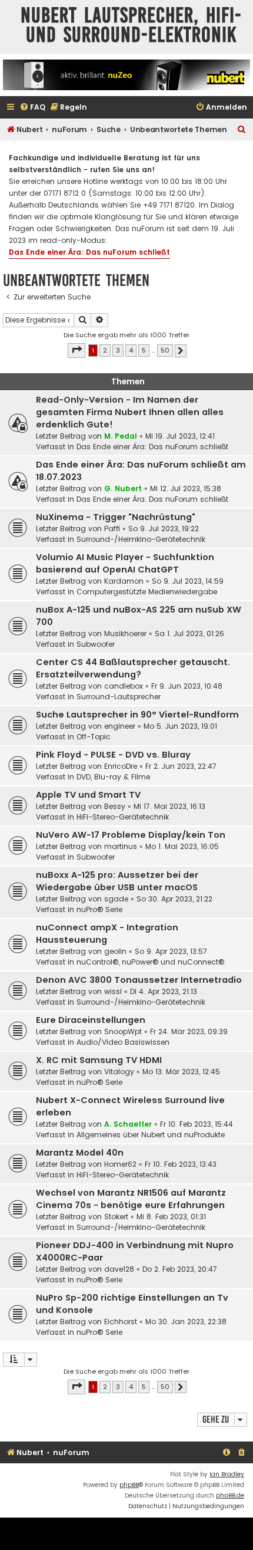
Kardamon (124, 581)
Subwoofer (95, 644)
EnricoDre (120, 766)
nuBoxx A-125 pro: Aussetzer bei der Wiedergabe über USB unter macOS (117, 881)
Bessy (114, 806)
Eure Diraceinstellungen (90, 1020)
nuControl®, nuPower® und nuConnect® (150, 962)
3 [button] (118, 350)
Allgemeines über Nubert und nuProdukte (150, 1135)
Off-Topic (93, 737)
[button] (76, 350)
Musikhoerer (125, 633)
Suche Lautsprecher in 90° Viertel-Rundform (137, 714)
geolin (115, 951)
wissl (113, 991)
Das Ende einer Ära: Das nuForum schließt (89, 252)
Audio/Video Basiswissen (122, 1042)
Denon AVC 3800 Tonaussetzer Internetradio (139, 980)
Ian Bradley (226, 1474)
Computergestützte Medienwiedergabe (146, 592)
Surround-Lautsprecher (118, 697)
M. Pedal (120, 436)
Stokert (116, 1217)
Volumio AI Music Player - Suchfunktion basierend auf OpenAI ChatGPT (125, 563)
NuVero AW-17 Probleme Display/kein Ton (130, 835)
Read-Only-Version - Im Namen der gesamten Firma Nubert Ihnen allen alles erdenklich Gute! (130, 412)
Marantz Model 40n (80, 1153)
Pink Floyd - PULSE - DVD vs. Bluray (113, 755)
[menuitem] (32, 108)
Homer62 (120, 1164)
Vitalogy (119, 1072)
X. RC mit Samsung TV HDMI (99, 1060)
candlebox (123, 686)
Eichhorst (120, 1322)
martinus (120, 846)
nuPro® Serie (99, 909)
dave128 (119, 1269)
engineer (119, 726)
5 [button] (144, 350)
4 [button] (131, 350)
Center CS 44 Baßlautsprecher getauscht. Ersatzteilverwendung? (133, 668)
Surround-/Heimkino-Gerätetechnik (140, 539)
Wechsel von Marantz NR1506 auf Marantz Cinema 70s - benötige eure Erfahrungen (131, 1199)
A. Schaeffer (128, 1124)
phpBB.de (230, 1495)
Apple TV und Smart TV (88, 795)
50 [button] (165, 350)
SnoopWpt (123, 1031)
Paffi (112, 529)
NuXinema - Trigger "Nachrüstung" (115, 517)
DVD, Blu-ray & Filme (113, 777)
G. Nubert (123, 488)
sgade (116, 899)
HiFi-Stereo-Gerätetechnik (122, 817)
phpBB (129, 1484)
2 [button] (105, 350)
